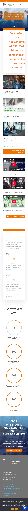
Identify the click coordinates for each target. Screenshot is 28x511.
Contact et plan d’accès (9, 490)
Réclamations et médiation (10, 493)
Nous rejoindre (7, 491)
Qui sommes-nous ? (14, 450)
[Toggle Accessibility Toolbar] (25, 508)
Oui (12, 509)
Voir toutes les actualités (18, 151)
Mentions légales (7, 495)
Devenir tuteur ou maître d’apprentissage (10, 139)
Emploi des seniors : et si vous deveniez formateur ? (11, 92)
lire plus (5, 93)
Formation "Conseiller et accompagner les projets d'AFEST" (14, 16)
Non (16, 509)
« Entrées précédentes (8, 146)
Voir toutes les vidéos (15, 216)
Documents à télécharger (9, 486)
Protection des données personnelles (12, 497)
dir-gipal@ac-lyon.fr (10, 480)
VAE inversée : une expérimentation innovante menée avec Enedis (13, 115)
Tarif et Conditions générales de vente (12, 488)
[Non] (26, 504)
